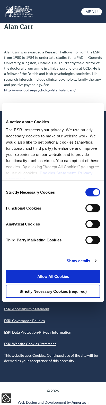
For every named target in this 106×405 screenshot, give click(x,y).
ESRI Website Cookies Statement (30, 344)
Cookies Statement (58, 173)
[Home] (19, 16)
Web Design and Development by (53, 402)
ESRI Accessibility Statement (26, 309)
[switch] (92, 208)
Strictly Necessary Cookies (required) (53, 291)
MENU (91, 12)
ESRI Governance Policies (24, 320)
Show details (78, 261)
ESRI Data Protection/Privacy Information (37, 332)
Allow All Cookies (53, 276)
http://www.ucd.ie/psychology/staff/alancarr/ (40, 90)
